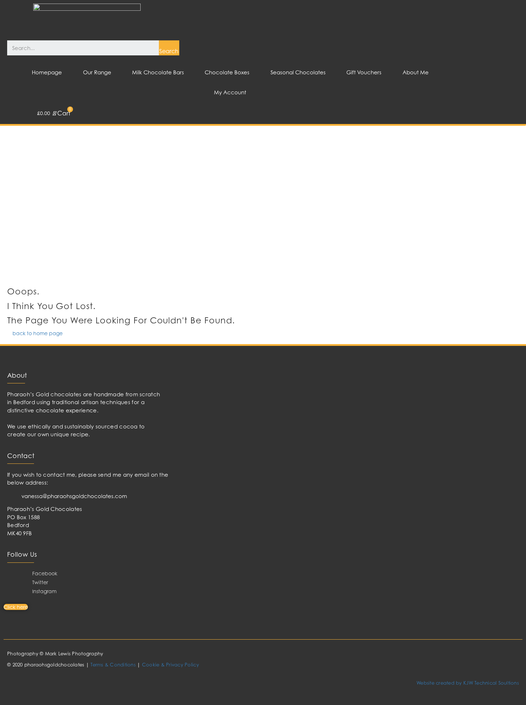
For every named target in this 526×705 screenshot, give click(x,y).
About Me (416, 72)
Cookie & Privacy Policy (170, 664)
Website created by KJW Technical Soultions (468, 683)
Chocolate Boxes (227, 72)
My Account (230, 92)
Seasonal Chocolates (298, 72)
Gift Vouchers (363, 72)
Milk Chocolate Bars (158, 72)
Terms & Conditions (113, 664)
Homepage (47, 72)
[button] (35, 333)
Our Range (97, 72)
